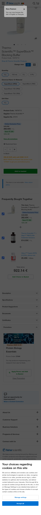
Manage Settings (20, 497)
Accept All (20, 503)
